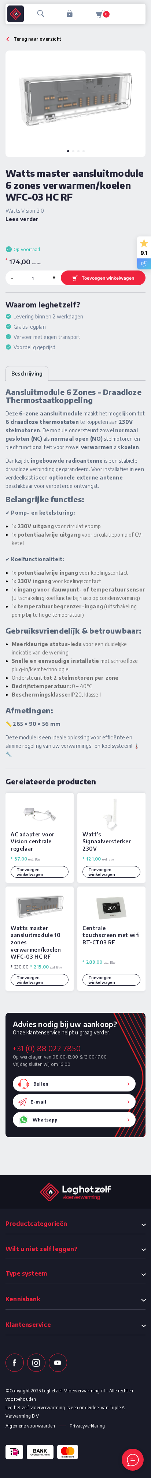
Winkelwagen (106, 14)
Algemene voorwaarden (30, 1426)
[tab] (26, 373)
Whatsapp (45, 1120)
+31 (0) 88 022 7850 (47, 1048)
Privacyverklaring (87, 1426)
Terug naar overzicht (37, 39)
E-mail (38, 1102)
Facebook (14, 1363)
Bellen (40, 1084)
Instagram (36, 1363)
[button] (40, 872)
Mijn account (66, 14)
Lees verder (21, 219)
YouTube (58, 1363)
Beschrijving (27, 373)
